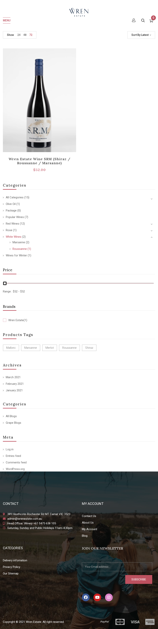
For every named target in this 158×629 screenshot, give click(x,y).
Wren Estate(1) (17, 320)
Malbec (11, 347)
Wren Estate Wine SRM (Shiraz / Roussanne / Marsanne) (39, 161)
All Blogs (11, 416)
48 (24, 34)
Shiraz (89, 347)
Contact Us (89, 516)
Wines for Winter (16, 255)
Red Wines (12, 223)
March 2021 (13, 377)
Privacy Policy (11, 567)
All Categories (15, 197)
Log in (9, 449)
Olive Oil (11, 204)
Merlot (49, 347)
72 (30, 34)
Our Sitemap (10, 573)
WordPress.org (15, 469)
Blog (84, 535)
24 (18, 34)
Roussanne (20, 249)
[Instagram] (109, 597)
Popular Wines (15, 217)
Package (11, 210)
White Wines (13, 236)
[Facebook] (86, 597)
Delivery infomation (15, 560)
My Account (89, 529)
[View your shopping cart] (151, 21)
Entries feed (13, 456)
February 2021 (15, 384)
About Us (88, 522)
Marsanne (19, 242)
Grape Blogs (13, 422)
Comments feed (16, 462)
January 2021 (14, 390)
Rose (9, 230)
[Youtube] (97, 597)
